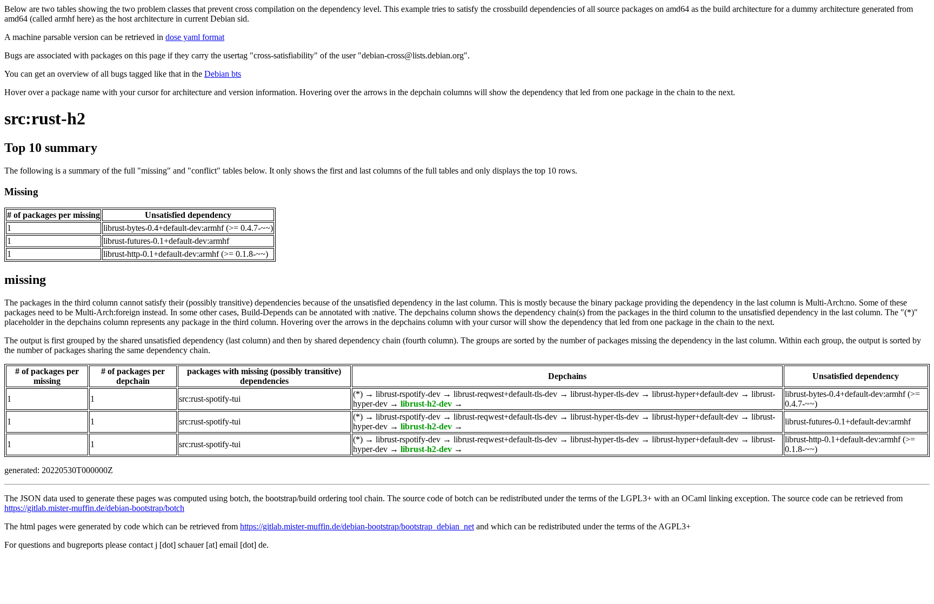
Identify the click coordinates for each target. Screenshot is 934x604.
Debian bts (222, 73)
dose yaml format (194, 37)
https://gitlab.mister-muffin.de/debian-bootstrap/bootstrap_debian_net (357, 526)
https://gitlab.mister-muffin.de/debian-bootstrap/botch (94, 508)
